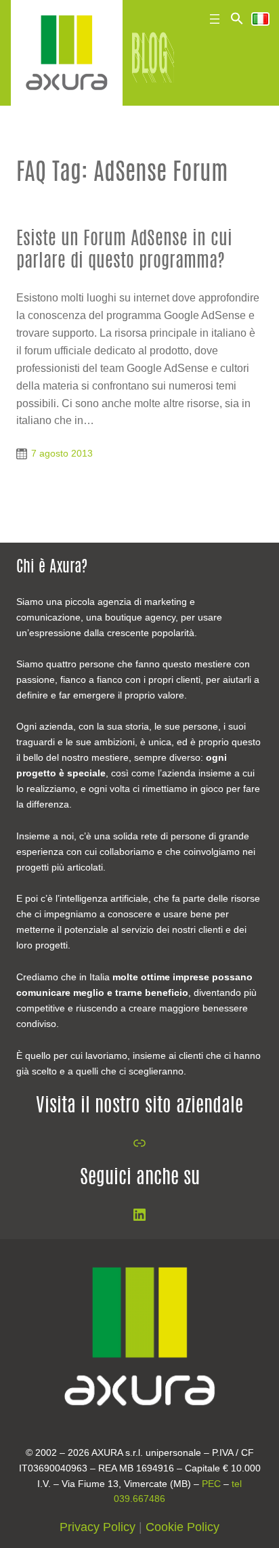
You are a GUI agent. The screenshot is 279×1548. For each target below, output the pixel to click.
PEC (211, 1483)
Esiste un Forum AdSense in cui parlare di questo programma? (124, 250)
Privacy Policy (97, 1527)
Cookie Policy (182, 1527)
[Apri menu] (215, 19)
